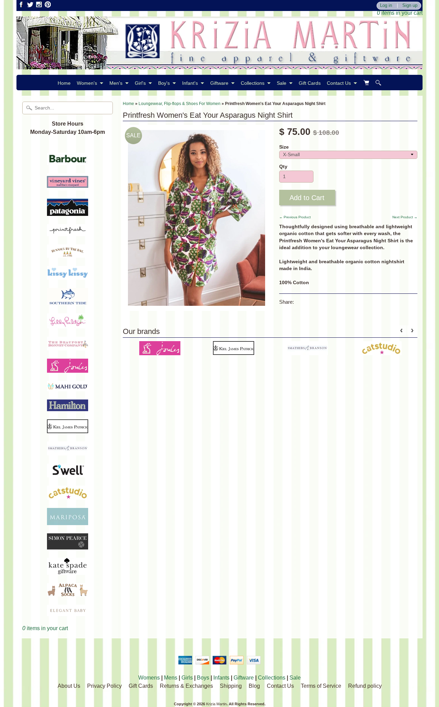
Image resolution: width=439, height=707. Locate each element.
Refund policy (365, 686)
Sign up (409, 5)
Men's (115, 83)
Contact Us (339, 83)
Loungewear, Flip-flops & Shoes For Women (180, 104)
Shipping (231, 686)
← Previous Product (295, 217)
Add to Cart (306, 197)
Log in (386, 5)
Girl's (140, 83)
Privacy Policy (104, 686)
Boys (203, 678)
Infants (221, 678)
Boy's (164, 83)
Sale (281, 83)
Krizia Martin (216, 704)
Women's (87, 83)
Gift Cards (310, 83)
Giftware (219, 83)
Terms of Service (321, 686)
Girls (187, 678)
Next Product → (404, 217)
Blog (254, 686)
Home (64, 83)
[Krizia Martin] (219, 65)
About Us (69, 686)
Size (284, 147)
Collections (252, 83)
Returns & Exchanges (186, 686)
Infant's (190, 83)
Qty (283, 166)
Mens (170, 678)
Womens (149, 678)
